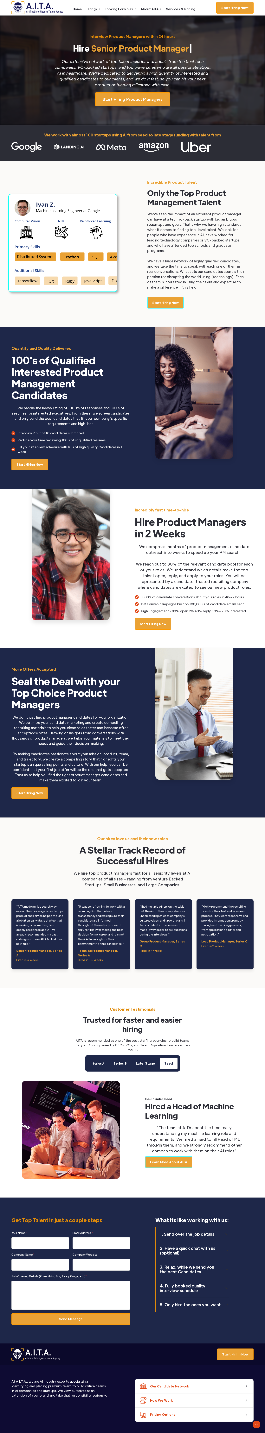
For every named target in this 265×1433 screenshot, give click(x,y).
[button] (93, 9)
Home (77, 9)
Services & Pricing (180, 9)
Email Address (83, 1233)
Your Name (19, 1233)
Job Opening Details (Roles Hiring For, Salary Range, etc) (49, 1276)
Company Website (85, 1254)
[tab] (98, 1063)
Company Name (22, 1254)
